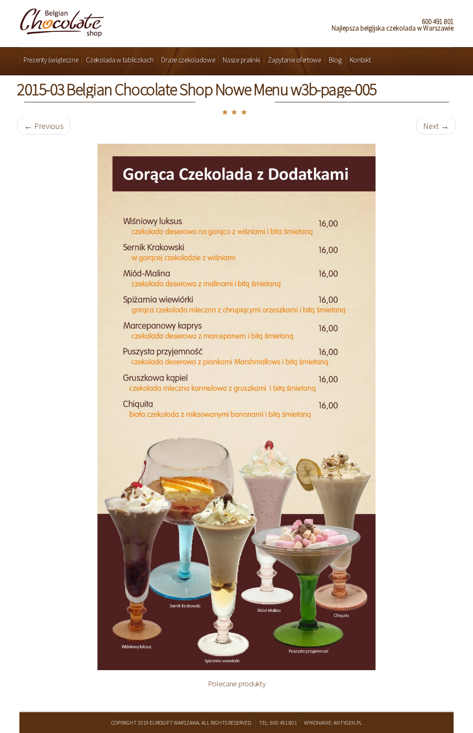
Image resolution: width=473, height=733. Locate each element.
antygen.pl (348, 722)
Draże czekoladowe (188, 59)
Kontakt (360, 59)
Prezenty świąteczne (51, 59)
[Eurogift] (62, 20)
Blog (335, 59)
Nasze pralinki (241, 59)
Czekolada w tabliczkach (119, 59)
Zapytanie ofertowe (294, 59)
